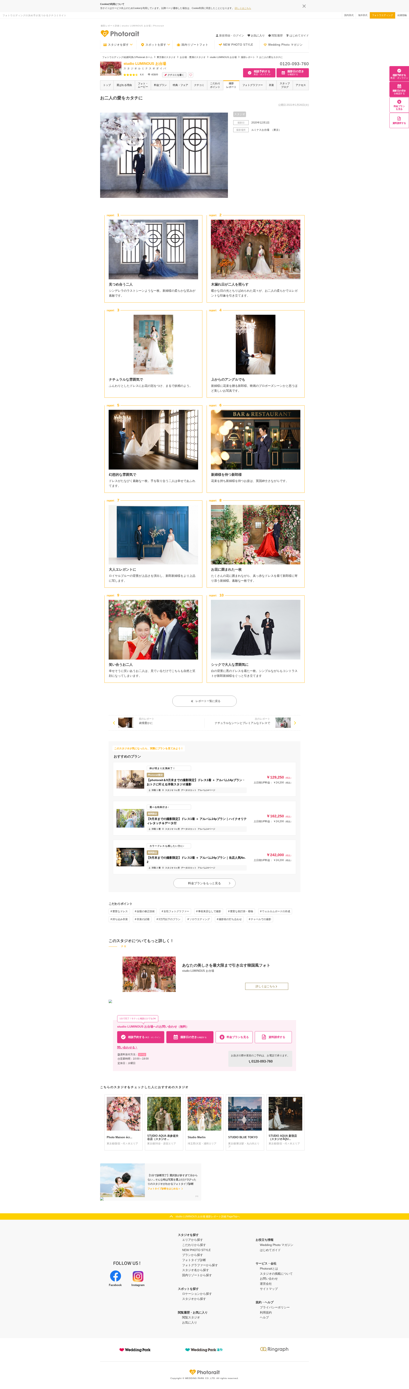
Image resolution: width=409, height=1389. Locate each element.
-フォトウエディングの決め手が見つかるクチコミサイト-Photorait (119, 33)
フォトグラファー (252, 85)
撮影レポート (231, 85)
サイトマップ (269, 1288)
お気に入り (189, 1322)
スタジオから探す (194, 1299)
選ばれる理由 (124, 85)
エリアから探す (192, 1239)
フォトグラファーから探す (200, 1265)
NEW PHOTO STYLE (238, 44)
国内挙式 (349, 15)
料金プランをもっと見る (204, 883)
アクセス (301, 85)
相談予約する (399, 76)
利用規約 (266, 1312)
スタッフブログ (285, 85)
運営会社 (266, 1283)
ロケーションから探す (197, 1293)
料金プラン (160, 85)
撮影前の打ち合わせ (230, 919)
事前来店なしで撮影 (209, 911)
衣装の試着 (143, 919)
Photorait (204, 1372)
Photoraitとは (269, 1268)
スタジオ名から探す (195, 1270)
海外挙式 (362, 15)
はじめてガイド (299, 35)
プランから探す (192, 1255)
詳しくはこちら (243, 8)
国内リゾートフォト (194, 44)
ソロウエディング (199, 919)
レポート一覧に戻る (208, 701)
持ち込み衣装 (120, 919)
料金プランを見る (399, 107)
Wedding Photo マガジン (285, 44)
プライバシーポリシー (275, 1307)
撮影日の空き (399, 92)
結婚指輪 (402, 15)
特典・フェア (180, 85)
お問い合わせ (269, 1278)
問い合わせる (126, 1047)
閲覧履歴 (277, 35)
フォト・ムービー (143, 85)
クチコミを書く (176, 75)
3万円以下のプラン (169, 919)
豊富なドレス (120, 911)
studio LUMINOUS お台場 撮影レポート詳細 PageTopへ (208, 1216)
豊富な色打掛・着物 (241, 911)
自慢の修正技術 (146, 911)
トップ (107, 85)
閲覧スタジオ (191, 1317)
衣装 (271, 85)
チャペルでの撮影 (261, 919)
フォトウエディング (382, 15)
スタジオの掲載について (276, 1273)
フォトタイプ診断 (194, 1260)
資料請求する (399, 123)
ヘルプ (264, 1317)
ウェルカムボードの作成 (276, 911)
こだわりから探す (194, 1245)
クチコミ (199, 85)
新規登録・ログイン (231, 35)
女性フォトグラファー (176, 911)
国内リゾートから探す (197, 1275)
